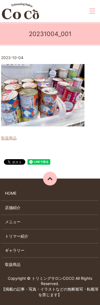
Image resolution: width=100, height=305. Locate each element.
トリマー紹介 (16, 236)
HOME (10, 193)
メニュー (13, 221)
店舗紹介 (13, 207)
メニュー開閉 (92, 11)
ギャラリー (14, 250)
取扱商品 (9, 138)
